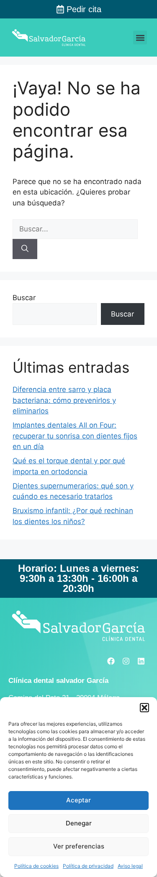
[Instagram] (126, 661)
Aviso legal (130, 866)
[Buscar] (25, 249)
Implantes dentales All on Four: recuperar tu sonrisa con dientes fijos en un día (75, 436)
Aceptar (78, 800)
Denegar (79, 823)
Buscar (24, 297)
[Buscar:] (75, 229)
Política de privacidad (88, 866)
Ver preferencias (78, 846)
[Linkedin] (141, 661)
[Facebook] (110, 661)
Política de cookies (36, 866)
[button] (144, 707)
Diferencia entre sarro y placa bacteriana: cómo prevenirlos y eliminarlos (64, 400)
